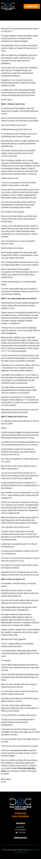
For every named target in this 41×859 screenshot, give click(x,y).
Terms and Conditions (21, 852)
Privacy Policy (34, 850)
